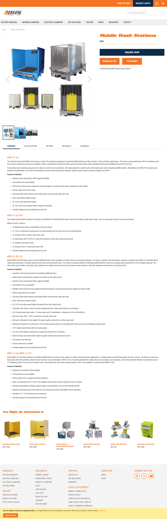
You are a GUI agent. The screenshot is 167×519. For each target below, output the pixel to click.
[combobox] (145, 13)
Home (4, 30)
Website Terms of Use (77, 491)
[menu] (83, 22)
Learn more (102, 511)
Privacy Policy (74, 495)
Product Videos (41, 475)
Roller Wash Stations (37, 444)
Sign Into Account (10, 495)
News (103, 478)
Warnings (84, 146)
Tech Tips (39, 493)
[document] (83, 513)
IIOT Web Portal (74, 478)
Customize (132, 61)
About (103, 475)
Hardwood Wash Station (11, 444)
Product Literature (43, 482)
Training (39, 500)
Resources (66, 146)
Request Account (10, 498)
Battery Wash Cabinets (92, 444)
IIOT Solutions (8, 486)
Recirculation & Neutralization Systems (65, 445)
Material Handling (11, 478)
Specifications (30, 146)
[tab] (11, 146)
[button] (8, 79)
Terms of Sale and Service (79, 498)
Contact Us (73, 475)
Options (49, 146)
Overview (11, 146)
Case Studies (40, 489)
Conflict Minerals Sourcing (80, 506)
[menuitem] (10, 22)
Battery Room (41, 504)
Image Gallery (41, 497)
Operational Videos (43, 478)
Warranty (72, 482)
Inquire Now (132, 52)
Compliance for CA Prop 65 (79, 502)
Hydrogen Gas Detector (145, 444)
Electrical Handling (11, 482)
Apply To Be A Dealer (11, 502)
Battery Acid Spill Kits (119, 444)
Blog (37, 486)
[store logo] (12, 13)
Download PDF (110, 61)
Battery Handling (10, 475)
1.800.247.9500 (123, 3)
